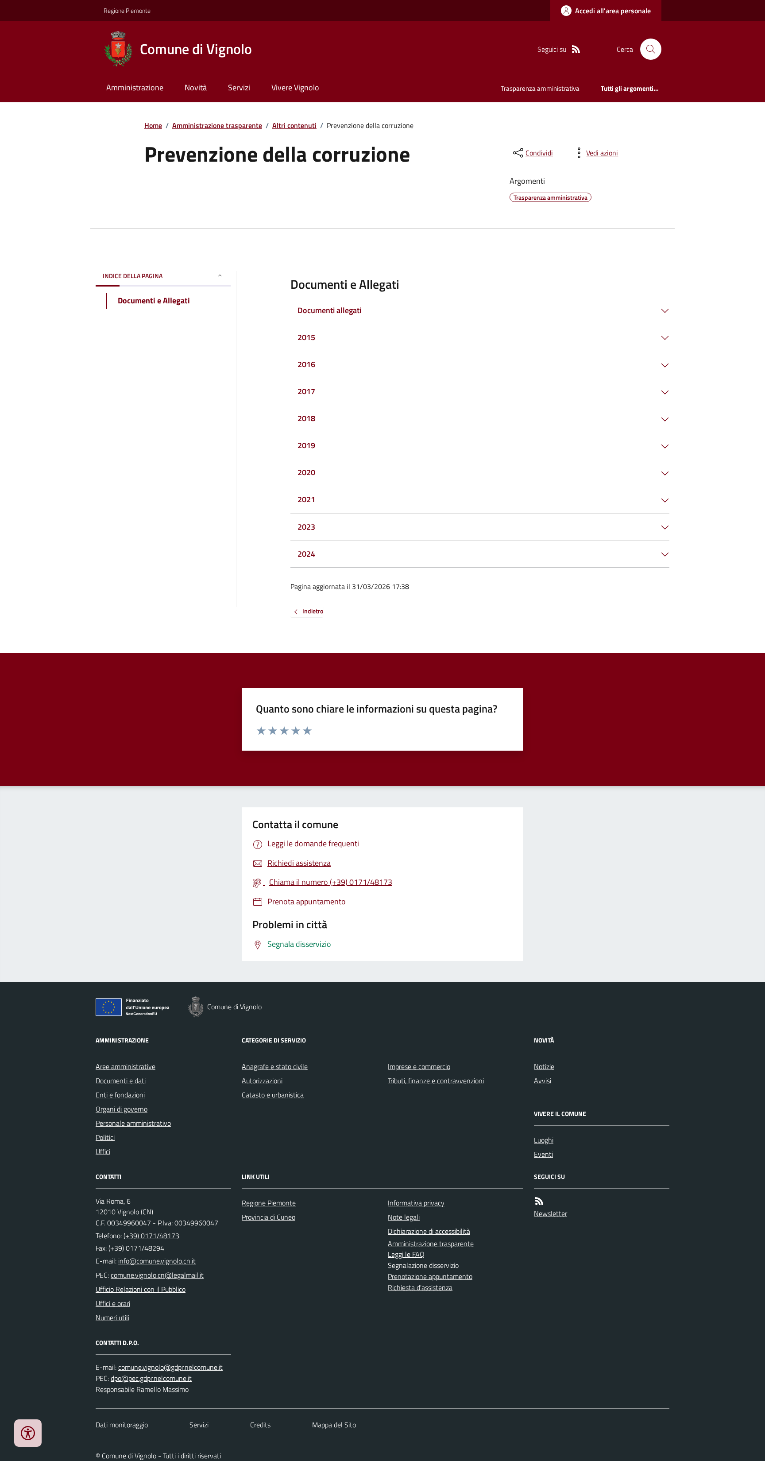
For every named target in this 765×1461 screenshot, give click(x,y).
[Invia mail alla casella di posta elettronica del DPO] (170, 1367)
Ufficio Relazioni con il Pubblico (140, 1289)
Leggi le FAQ (406, 1254)
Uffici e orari (113, 1303)
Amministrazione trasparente (217, 125)
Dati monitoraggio (122, 1424)
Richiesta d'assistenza (420, 1287)
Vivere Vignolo (295, 87)
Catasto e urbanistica (273, 1094)
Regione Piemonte (127, 10)
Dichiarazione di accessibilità (429, 1231)
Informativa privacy (416, 1202)
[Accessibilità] (28, 1433)
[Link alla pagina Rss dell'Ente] (539, 1201)
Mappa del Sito (334, 1424)
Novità (196, 87)
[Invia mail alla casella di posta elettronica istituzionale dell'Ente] (157, 1261)
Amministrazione (134, 87)
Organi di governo (121, 1109)
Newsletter (550, 1213)
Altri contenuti (294, 125)
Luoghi (543, 1140)
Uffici (103, 1151)
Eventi (543, 1154)
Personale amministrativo (133, 1123)
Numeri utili (112, 1317)
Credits (260, 1424)
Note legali (404, 1217)
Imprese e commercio (419, 1066)
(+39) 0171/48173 (151, 1235)
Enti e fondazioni (120, 1094)
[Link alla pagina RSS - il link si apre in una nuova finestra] (576, 49)
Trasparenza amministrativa (540, 88)
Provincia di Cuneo (268, 1217)
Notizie (544, 1066)
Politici (105, 1137)
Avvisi (542, 1080)
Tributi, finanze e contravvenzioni (436, 1080)
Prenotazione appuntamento (430, 1276)
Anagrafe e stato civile (275, 1066)
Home (153, 125)
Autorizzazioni (262, 1080)
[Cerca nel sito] (647, 49)
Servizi (239, 87)
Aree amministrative (125, 1066)
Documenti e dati (121, 1080)
